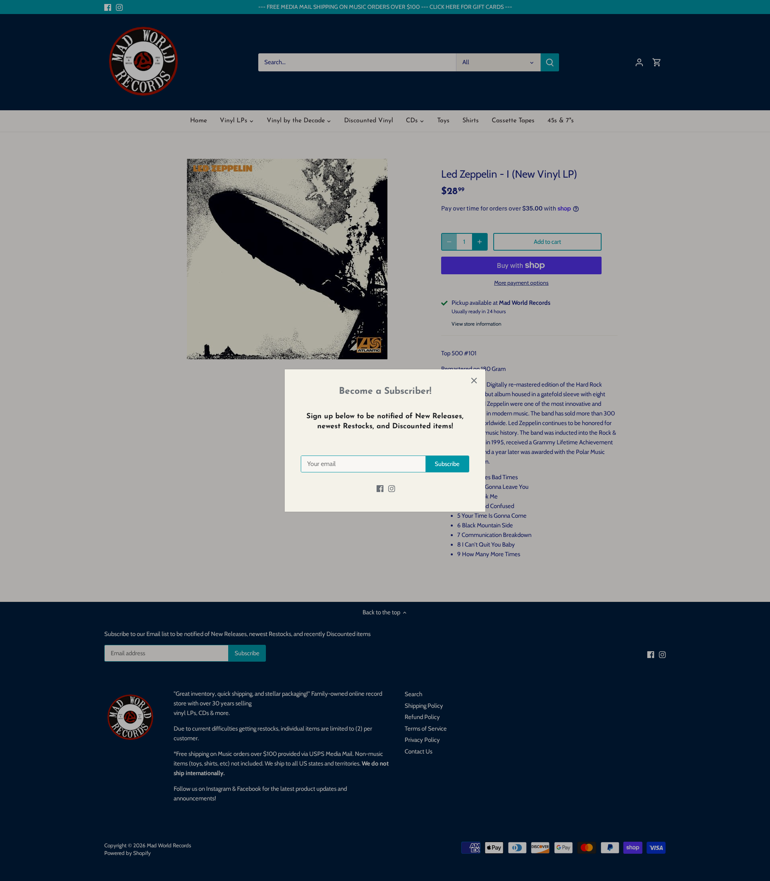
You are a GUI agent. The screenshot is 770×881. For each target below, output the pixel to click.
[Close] (474, 380)
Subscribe (447, 464)
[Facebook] (380, 488)
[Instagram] (391, 488)
